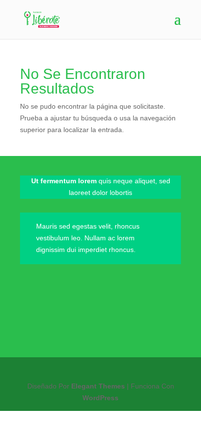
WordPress (100, 398)
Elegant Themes (98, 386)
